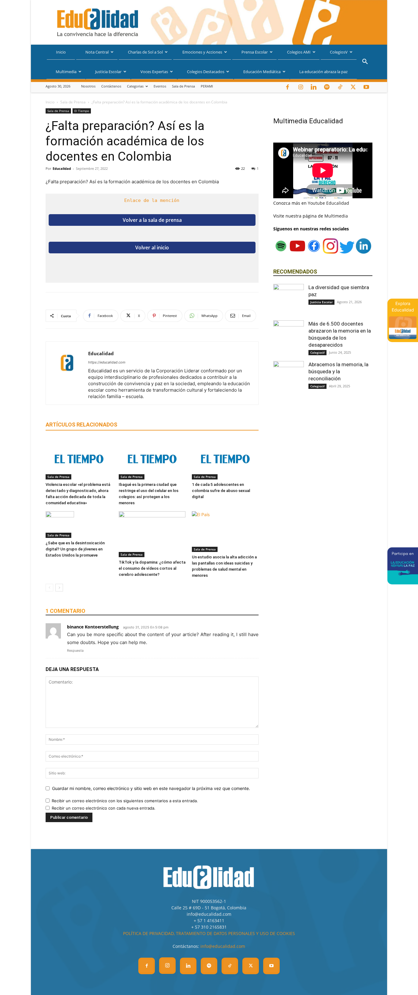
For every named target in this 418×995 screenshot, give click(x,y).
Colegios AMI (299, 52)
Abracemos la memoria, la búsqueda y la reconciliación (338, 371)
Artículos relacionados (81, 424)
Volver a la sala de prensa (152, 220)
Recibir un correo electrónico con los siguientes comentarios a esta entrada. (125, 800)
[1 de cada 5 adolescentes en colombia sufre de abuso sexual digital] (225, 459)
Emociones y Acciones (202, 52)
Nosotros (88, 86)
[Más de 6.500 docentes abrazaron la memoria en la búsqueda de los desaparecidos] (288, 335)
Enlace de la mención (151, 200)
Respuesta (75, 650)
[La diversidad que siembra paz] (288, 299)
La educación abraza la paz (323, 71)
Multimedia (66, 71)
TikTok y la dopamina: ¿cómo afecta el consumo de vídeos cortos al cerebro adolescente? (152, 568)
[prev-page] (49, 587)
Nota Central (97, 52)
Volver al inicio (152, 247)
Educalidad (62, 168)
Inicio (61, 52)
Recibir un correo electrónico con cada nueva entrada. (103, 808)
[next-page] (59, 587)
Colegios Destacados (205, 71)
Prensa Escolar (254, 52)
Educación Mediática (262, 71)
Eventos (160, 86)
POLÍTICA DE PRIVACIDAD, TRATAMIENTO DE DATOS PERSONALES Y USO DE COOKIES (209, 933)
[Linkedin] (314, 87)
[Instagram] (300, 87)
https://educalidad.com (106, 362)
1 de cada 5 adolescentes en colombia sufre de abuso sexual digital (221, 490)
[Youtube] (366, 87)
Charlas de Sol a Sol (145, 52)
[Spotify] (327, 87)
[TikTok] (340, 87)
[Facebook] (287, 87)
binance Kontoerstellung (93, 627)
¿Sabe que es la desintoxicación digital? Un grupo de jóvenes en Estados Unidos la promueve (75, 549)
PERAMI (207, 86)
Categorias (135, 86)
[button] (365, 62)
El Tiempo (81, 111)
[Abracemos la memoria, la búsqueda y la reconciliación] (288, 376)
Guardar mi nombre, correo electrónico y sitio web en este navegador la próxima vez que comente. (151, 788)
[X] (353, 87)
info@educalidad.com (222, 946)
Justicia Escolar (108, 71)
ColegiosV (339, 52)
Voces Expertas (154, 71)
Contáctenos (111, 86)
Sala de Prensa (183, 86)
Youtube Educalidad (328, 203)
